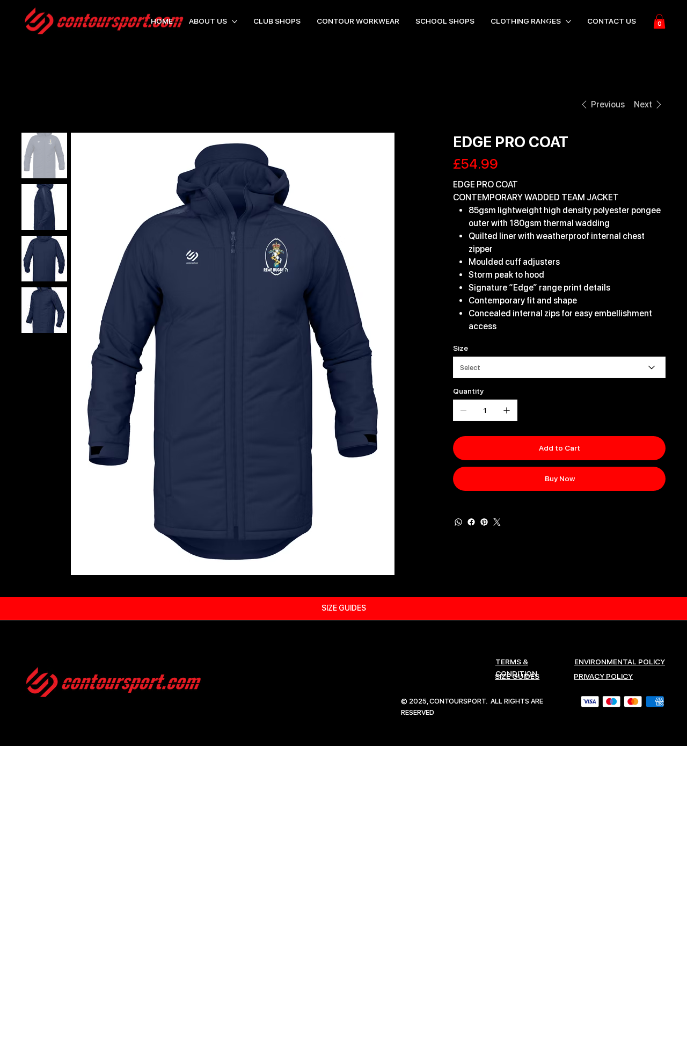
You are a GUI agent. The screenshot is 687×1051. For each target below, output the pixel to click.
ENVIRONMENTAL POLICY (619, 661)
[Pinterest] (484, 522)
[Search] (547, 21)
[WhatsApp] (458, 522)
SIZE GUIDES (517, 676)
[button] (659, 21)
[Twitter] (497, 522)
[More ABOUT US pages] (234, 21)
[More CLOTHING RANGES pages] (568, 21)
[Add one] (506, 410)
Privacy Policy (603, 676)
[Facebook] (471, 522)
